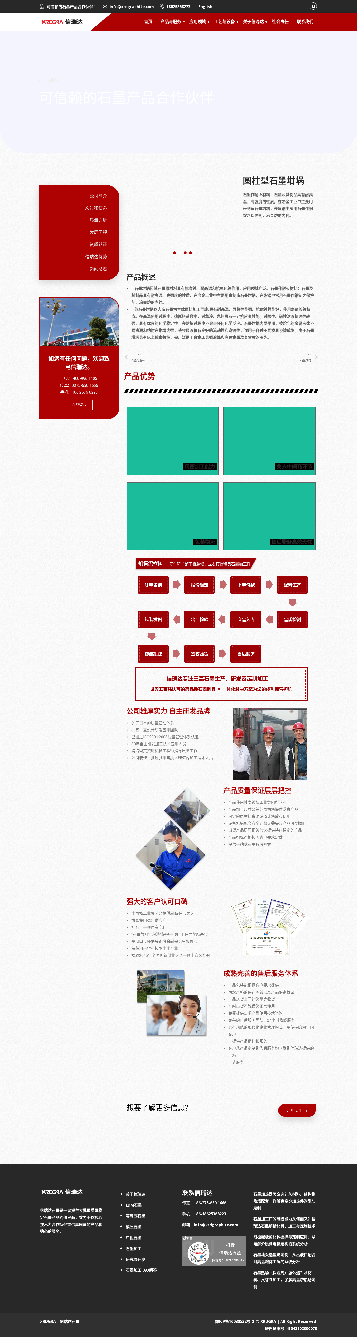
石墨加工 (133, 1248)
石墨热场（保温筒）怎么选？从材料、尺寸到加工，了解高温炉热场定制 (284, 1279)
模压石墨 (133, 1226)
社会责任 (280, 22)
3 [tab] (185, 252)
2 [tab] (179, 252)
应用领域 (197, 22)
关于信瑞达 (253, 22)
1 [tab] (174, 252)
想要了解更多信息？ (159, 1108)
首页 (148, 22)
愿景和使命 (96, 208)
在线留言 (79, 405)
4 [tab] (190, 252)
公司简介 (98, 196)
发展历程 (98, 232)
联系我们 (305, 22)
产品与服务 (171, 22)
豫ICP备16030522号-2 (234, 1321)
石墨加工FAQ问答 (141, 1270)
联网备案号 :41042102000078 (291, 1328)
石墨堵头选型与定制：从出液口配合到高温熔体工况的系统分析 (284, 1258)
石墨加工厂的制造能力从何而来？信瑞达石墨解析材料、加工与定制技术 (284, 1222)
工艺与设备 (224, 22)
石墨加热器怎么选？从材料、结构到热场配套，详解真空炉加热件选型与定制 (284, 1201)
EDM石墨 (134, 1205)
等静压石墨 (135, 1215)
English (205, 6)
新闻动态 (98, 269)
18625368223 (178, 6)
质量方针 (98, 220)
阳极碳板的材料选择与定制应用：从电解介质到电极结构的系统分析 (284, 1240)
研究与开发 (135, 1259)
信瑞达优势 (96, 256)
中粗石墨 (133, 1237)
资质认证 (98, 244)
